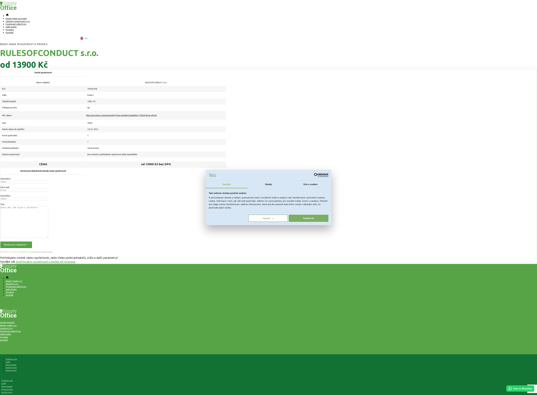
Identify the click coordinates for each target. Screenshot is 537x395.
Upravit (266, 218)
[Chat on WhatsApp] (520, 390)
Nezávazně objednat (15, 244)
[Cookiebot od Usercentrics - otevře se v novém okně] (316, 175)
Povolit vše (308, 218)
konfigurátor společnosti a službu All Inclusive (45, 261)
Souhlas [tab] (226, 184)
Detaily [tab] (268, 184)
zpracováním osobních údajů (40, 252)
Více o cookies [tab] (310, 184)
